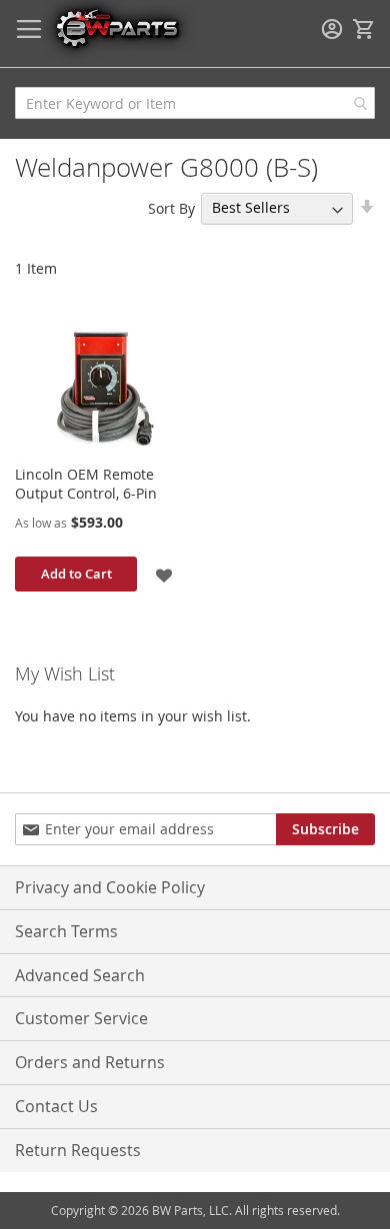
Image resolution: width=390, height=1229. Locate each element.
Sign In (332, 29)
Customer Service (81, 1018)
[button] (164, 574)
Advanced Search (80, 975)
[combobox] (195, 103)
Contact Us (56, 1106)
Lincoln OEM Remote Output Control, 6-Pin (86, 484)
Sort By (171, 207)
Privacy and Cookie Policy (110, 887)
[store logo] (117, 27)
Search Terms (66, 931)
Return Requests (78, 1150)
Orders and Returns (90, 1062)
